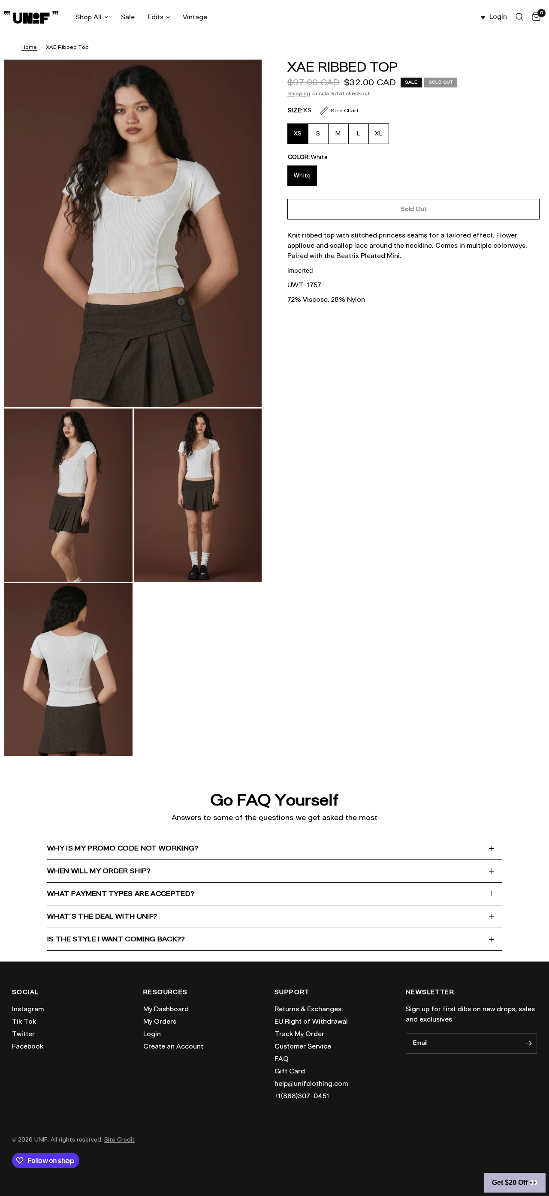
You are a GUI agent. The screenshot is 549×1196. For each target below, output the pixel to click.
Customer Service (302, 1046)
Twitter (23, 1034)
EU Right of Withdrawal (311, 1021)
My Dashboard (166, 1009)
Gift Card (289, 1071)
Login (152, 1034)
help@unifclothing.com (311, 1084)
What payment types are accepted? (120, 893)
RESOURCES (165, 992)
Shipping (298, 93)
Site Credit (119, 1139)
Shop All (88, 17)
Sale (128, 17)
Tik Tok (24, 1021)
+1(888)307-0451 (301, 1096)
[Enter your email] (528, 1043)
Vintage (195, 17)
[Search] (519, 17)
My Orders (159, 1021)
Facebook (27, 1046)
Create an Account (173, 1046)
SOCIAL (25, 992)
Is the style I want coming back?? (116, 939)
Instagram (28, 1009)
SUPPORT (292, 992)
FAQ (281, 1059)
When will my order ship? (99, 871)
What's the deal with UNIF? (102, 916)
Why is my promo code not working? (123, 848)
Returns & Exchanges (307, 1009)
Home (29, 47)
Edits (155, 17)
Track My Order (299, 1034)
